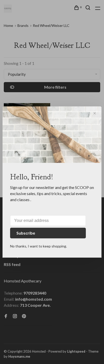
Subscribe (25, 233)
